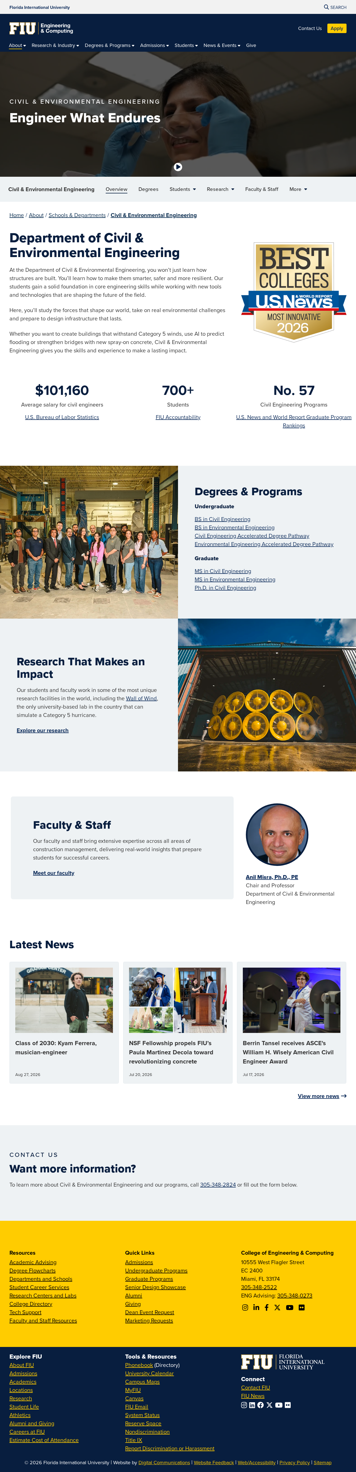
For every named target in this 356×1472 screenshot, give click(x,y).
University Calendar (149, 1373)
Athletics (20, 1415)
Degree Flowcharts (32, 1270)
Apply (337, 28)
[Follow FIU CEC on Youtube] (290, 1307)
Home (16, 215)
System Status (142, 1415)
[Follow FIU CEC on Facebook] (267, 1307)
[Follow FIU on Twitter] (270, 1405)
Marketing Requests (149, 1320)
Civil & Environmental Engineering (51, 189)
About (36, 215)
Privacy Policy (295, 1462)
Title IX (133, 1440)
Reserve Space (143, 1423)
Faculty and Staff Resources (43, 1320)
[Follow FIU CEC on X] (278, 1307)
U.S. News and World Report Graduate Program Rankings (294, 421)
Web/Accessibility (257, 1462)
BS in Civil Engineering (222, 519)
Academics (22, 1382)
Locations (21, 1390)
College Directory (30, 1304)
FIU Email (136, 1407)
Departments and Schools (40, 1279)
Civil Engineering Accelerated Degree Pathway (252, 536)
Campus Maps (142, 1382)
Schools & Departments (77, 215)
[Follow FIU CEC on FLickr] (302, 1307)
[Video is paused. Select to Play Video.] (178, 167)
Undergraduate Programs (156, 1270)
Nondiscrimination (147, 1432)
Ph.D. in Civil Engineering (225, 588)
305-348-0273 (294, 1295)
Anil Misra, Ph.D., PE (272, 877)
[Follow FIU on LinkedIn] (253, 1405)
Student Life (24, 1407)
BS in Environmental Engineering (235, 527)
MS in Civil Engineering (223, 571)
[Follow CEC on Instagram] (246, 1307)
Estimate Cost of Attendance (44, 1440)
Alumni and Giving (31, 1423)
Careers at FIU (27, 1432)
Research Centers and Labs (42, 1295)
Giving (133, 1304)
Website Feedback (214, 1462)
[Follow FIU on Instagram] (245, 1405)
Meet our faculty (53, 873)
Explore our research (43, 730)
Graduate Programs (149, 1279)
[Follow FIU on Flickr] (289, 1405)
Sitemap (323, 1462)
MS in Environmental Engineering (235, 579)
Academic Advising (32, 1262)
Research (20, 1398)
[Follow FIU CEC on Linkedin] (257, 1307)
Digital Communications (164, 1462)
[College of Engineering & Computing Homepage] (41, 28)
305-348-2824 (218, 1184)
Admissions (139, 1262)
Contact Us (310, 28)
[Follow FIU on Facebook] (261, 1405)
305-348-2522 (259, 1287)
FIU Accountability (178, 417)
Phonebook (139, 1365)
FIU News (252, 1396)
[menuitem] (17, 45)
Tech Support (25, 1312)
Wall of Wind (141, 698)
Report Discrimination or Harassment (169, 1448)
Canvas (134, 1398)
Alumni (133, 1295)
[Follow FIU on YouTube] (280, 1405)
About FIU (21, 1365)
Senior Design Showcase (155, 1287)
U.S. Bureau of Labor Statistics (62, 417)
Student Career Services (39, 1287)
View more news (318, 1096)
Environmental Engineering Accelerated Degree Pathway (264, 544)
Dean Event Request (149, 1312)
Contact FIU (255, 1387)
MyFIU (133, 1390)
